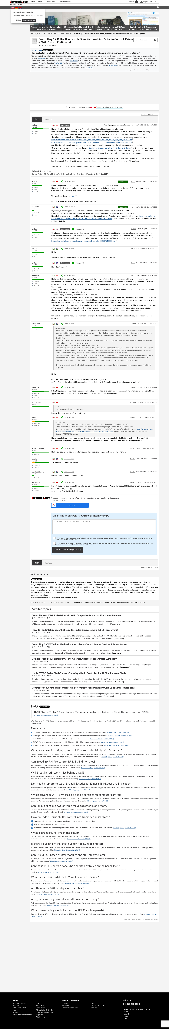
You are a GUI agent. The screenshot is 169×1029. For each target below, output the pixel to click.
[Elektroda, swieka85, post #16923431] (120, 735)
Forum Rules (40, 1005)
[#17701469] (89, 67)
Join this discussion (59, 500)
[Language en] (20, 7)
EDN (92, 1003)
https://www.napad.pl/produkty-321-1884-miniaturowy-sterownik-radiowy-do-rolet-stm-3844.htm (91, 143)
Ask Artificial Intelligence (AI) (68, 550)
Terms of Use (40, 1008)
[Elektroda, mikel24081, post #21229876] (116, 745)
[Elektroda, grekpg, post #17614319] (79, 790)
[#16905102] (42, 58)
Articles (20, 4)
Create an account (58, 498)
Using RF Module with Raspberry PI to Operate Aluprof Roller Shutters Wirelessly (74, 659)
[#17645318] (113, 65)
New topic (48, 119)
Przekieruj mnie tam (29, 20)
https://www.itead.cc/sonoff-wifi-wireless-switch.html (109, 148)
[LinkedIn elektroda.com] (136, 1004)
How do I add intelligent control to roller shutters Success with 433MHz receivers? (75, 630)
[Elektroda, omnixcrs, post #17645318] (46, 715)
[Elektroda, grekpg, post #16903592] (97, 801)
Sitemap (125, 1018)
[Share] (70, 42)
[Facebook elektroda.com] (124, 1004)
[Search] (155, 40)
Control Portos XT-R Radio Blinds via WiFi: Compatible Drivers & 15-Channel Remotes (63, 174)
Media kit (126, 1014)
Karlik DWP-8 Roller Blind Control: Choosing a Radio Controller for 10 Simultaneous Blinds (79, 673)
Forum (33, 2)
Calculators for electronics (22, 1015)
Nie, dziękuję (17, 20)
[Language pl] (12, 7)
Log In (145, 2)
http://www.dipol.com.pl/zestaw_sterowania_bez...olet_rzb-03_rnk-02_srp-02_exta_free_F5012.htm (91, 140)
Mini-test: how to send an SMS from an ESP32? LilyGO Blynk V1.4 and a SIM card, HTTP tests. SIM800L (111, 28)
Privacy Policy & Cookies (44, 1010)
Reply (36, 119)
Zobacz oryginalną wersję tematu (109, 107)
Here (73, 196)
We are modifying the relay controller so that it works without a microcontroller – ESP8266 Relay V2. (46, 28)
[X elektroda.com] (128, 1004)
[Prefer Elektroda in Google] (140, 1004)
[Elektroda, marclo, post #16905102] (118, 732)
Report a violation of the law (149, 114)
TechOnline (94, 1008)
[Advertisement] (94, 955)
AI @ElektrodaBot (64, 2)
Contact (125, 1012)
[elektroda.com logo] (20, 1)
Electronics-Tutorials (98, 1005)
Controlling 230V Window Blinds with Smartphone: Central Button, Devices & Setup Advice (79, 644)
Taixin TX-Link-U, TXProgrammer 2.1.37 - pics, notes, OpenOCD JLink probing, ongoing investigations (143, 28)
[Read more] (115, 624)
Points (15, 1012)
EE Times (65, 1003)
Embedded (65, 1005)
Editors (125, 1016)
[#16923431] (58, 63)
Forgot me (39, 1015)
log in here (71, 498)
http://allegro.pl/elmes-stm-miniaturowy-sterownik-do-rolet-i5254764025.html (83, 241)
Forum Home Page (19, 1003)
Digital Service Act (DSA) (44, 1012)
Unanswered (50, 2)
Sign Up (153, 2)
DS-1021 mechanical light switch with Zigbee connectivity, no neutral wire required (78, 28)
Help (37, 1003)
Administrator (41, 1017)
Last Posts (16, 1005)
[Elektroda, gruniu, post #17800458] (90, 779)
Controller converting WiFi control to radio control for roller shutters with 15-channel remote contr (83, 688)
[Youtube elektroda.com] (132, 1004)
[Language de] (16, 7)
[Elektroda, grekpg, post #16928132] (58, 905)
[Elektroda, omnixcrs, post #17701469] (61, 861)
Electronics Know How (70, 1008)
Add (14, 1010)
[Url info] (132, 139)
